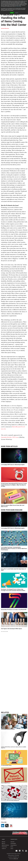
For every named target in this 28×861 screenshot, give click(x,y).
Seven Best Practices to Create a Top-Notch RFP (14, 609)
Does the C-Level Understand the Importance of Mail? (13, 569)
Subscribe (12, 841)
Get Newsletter (13, 843)
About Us (3, 843)
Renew (12, 846)
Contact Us (4, 848)
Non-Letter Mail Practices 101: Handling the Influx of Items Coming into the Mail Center (13, 17)
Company (3, 839)
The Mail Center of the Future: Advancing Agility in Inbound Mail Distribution (13, 818)
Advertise (3, 841)
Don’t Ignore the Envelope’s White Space (11, 628)
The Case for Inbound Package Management (10, 800)
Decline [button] (16, 12)
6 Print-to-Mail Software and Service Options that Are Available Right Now (13, 747)
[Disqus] (14, 652)
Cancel (12, 848)
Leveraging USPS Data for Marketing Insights (13, 464)
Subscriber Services (14, 839)
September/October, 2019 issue (9, 437)
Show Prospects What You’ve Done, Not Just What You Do (12, 506)
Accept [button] (12, 12)
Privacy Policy (18, 6)
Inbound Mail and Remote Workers (8, 729)
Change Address (14, 845)
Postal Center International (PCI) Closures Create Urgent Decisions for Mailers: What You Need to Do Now (14, 485)
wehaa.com (16, 858)
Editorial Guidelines (5, 845)
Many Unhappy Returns (5, 782)
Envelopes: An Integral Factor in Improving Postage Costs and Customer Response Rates (13, 590)
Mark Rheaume (5, 28)
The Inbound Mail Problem (6, 765)
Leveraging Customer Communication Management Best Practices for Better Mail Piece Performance (14, 548)
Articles (14, 446)
